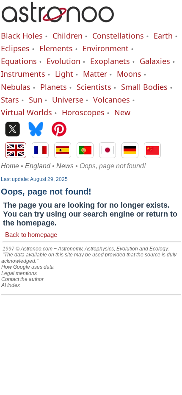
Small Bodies (144, 87)
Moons (129, 74)
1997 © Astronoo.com (27, 249)
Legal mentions (19, 273)
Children (67, 36)
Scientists (94, 87)
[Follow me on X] (12, 129)
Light (64, 74)
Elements (56, 48)
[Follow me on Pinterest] (59, 129)
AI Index (10, 285)
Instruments (23, 74)
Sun (35, 100)
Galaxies (155, 61)
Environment (106, 48)
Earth (163, 36)
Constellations (118, 36)
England (37, 166)
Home (10, 166)
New (122, 112)
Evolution (63, 61)
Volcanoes (111, 100)
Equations (19, 61)
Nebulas (15, 87)
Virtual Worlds (26, 112)
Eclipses (15, 48)
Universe (67, 100)
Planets (53, 87)
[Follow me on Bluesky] (35, 129)
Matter (95, 74)
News (65, 166)
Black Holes (22, 36)
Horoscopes (83, 112)
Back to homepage (31, 234)
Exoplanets (110, 61)
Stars (10, 100)
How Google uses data (27, 267)
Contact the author (22, 279)
